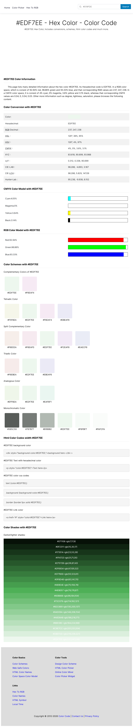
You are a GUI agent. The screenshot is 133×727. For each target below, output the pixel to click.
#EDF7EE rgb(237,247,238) (66, 639)
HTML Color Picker (64, 668)
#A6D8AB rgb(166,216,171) (66, 617)
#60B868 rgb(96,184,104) (66, 595)
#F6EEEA (11, 347)
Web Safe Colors (20, 668)
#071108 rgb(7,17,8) (66, 541)
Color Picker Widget (65, 676)
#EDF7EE (11, 292)
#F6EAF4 (29, 292)
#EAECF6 (82, 347)
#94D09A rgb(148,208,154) (66, 612)
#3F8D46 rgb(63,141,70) (66, 579)
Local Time (17, 704)
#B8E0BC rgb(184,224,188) (66, 623)
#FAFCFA (100, 429)
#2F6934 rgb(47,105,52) (66, 568)
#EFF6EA (12, 401)
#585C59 (12, 429)
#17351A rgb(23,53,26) (66, 552)
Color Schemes (19, 663)
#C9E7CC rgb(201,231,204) (66, 628)
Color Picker (18, 7)
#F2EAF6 (65, 347)
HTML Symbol (19, 700)
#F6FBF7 (82, 429)
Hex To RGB (32, 7)
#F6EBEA (11, 374)
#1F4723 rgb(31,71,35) (66, 557)
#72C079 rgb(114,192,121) (66, 601)
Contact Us (77, 716)
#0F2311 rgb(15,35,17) (66, 546)
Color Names (18, 696)
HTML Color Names (22, 672)
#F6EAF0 (29, 347)
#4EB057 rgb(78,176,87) (66, 590)
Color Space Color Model (25, 676)
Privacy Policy (92, 716)
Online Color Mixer (64, 672)
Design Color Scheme (65, 663)
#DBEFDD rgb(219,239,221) (66, 634)
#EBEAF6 (64, 320)
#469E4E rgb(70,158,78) (67, 585)
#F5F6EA (12, 320)
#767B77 (29, 429)
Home (7, 7)
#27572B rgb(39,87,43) (66, 563)
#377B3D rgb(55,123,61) (66, 574)
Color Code (64, 716)
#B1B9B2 (47, 429)
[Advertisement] (66, 55)
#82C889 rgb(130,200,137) (66, 606)
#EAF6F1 (47, 401)
